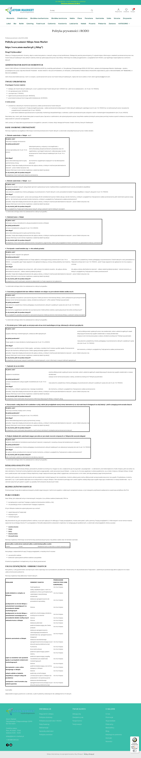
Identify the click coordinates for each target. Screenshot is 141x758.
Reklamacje (43, 728)
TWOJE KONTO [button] (79, 709)
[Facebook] (7, 745)
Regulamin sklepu (46, 714)
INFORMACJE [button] (45, 709)
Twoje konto (77, 721)
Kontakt (109, 738)
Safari (10, 531)
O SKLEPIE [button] (110, 709)
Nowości (109, 741)
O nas (108, 714)
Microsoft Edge (13, 536)
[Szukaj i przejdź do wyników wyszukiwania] (92, 10)
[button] (124, 23)
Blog (107, 731)
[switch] (135, 751)
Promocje (109, 717)
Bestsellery (110, 728)
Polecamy (109, 724)
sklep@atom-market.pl (15, 736)
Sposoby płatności (46, 731)
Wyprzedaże (110, 721)
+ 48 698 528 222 (12, 740)
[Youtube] (10, 745)
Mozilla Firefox (13, 533)
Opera (10, 529)
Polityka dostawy (45, 717)
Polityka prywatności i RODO (50, 721)
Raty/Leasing (44, 724)
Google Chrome (13, 526)
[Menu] (138, 737)
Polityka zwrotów (46, 734)
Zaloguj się (76, 714)
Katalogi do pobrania (114, 734)
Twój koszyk (77, 724)
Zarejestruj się (77, 717)
